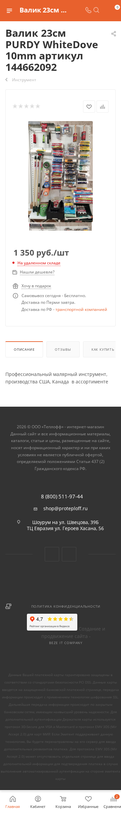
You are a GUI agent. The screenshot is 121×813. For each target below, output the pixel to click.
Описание (24, 349)
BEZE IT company (66, 642)
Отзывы (63, 349)
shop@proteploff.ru (65, 508)
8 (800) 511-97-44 (62, 496)
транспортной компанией (81, 309)
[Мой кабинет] (104, 10)
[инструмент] (60, 171)
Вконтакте (52, 554)
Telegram (69, 554)
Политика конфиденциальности (66, 606)
